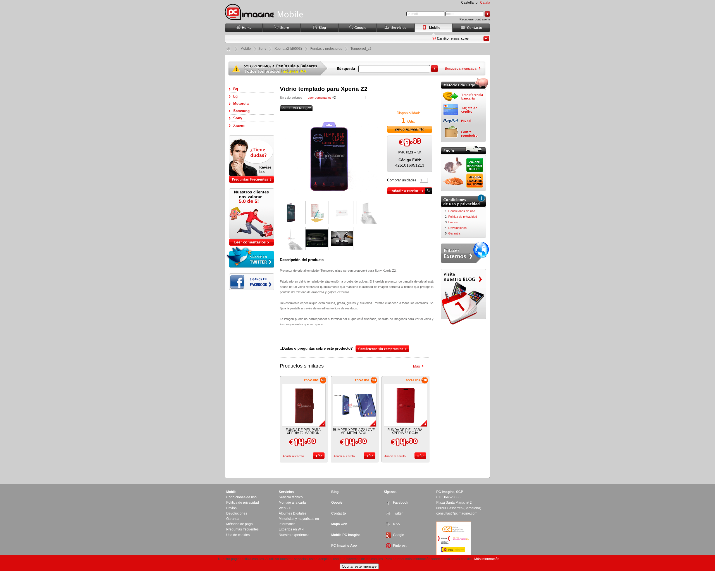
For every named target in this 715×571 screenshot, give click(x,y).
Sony (237, 118)
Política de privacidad (462, 216)
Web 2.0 (285, 508)
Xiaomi (239, 125)
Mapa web (339, 524)
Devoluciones (457, 227)
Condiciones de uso (461, 211)
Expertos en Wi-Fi (292, 529)
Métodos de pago (239, 524)
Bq (235, 89)
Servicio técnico (291, 497)
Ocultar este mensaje (359, 566)
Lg (235, 96)
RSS (396, 524)
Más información (486, 559)
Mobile (245, 49)
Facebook (400, 502)
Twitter (398, 513)
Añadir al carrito (293, 456)
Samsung (241, 111)
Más (416, 366)
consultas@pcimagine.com (456, 513)
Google (336, 502)
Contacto (338, 513)
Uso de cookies (238, 535)
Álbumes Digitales (292, 513)
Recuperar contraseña (474, 19)
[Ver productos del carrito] (486, 38)
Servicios (286, 492)
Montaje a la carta (292, 502)
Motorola (241, 103)
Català (485, 2)
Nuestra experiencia (294, 535)
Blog (335, 492)
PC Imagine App (344, 546)
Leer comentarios (320, 97)
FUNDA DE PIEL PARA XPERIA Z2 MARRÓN (303, 431)
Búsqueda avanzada (460, 68)
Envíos (453, 222)
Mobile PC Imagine (346, 535)
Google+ (399, 535)
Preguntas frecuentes (242, 529)
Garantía (454, 233)
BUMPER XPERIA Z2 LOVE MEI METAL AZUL (354, 431)
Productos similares (302, 366)
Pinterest (399, 546)
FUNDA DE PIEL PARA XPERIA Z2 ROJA (404, 431)
